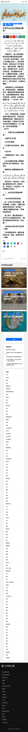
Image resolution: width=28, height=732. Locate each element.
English (3, 680)
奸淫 (7, 481)
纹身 (7, 613)
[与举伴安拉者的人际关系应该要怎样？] (14, 299)
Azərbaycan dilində (6, 686)
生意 (7, 599)
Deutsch (4, 688)
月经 (7, 548)
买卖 (7, 383)
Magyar (3, 716)
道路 (7, 643)
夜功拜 (7, 461)
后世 (11, 270)
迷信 (7, 638)
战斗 (7, 520)
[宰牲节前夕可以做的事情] (14, 321)
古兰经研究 (11, 23)
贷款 (7, 635)
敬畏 (7, 534)
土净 (7, 453)
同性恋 (7, 442)
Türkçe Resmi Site (5, 672)
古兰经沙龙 (8, 433)
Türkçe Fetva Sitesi (6, 674)
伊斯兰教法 (11, 292)
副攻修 (7, 419)
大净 (7, 464)
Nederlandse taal (5, 711)
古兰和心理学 (9, 428)
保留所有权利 (18, 728)
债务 (7, 402)
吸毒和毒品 (8, 447)
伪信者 (16, 292)
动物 (7, 425)
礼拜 (7, 604)
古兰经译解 (8, 439)
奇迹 (7, 475)
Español (3, 705)
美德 (7, 621)
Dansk (3, 714)
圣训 (7, 456)
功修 (7, 23)
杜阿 (7, 565)
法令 (7, 579)
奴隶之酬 (8, 478)
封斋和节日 (20, 23)
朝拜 (7, 559)
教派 (7, 531)
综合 (7, 615)
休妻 (7, 394)
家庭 (7, 498)
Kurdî (3, 708)
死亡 (7, 573)
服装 (7, 551)
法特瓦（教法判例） (10, 582)
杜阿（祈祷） (9, 568)
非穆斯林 (8, 652)
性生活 (7, 517)
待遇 (7, 515)
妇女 (7, 487)
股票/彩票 (8, 624)
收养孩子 (8, 529)
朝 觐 (7, 554)
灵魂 (7, 590)
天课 (7, 470)
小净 (7, 506)
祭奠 (7, 607)
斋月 (4, 25)
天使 (7, 467)
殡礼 (7, 576)
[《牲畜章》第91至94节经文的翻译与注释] (14, 277)
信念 (4, 23)
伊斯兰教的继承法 (9, 391)
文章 (7, 537)
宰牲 (7, 495)
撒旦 (7, 523)
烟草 (7, 593)
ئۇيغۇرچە (4, 694)
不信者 (7, 377)
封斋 (15, 23)
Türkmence (4, 719)
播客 (7, 526)
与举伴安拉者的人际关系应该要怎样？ (14, 356)
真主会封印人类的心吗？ (11, 349)
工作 (7, 509)
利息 (7, 414)
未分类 (7, 562)
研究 (12, 25)
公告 (5, 270)
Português (4, 697)
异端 (7, 512)
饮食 (7, 655)
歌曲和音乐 (8, 571)
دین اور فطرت (5, 722)
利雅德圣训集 (9, 416)
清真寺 (7, 585)
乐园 (7, 380)
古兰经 (7, 430)
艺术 (7, 632)
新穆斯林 (8, 25)
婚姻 (7, 489)
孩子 (7, 492)
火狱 (7, 587)
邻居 (7, 649)
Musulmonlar (5, 702)
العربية (3, 683)
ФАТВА (3, 691)
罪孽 (7, 618)
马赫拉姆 (8, 657)
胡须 (7, 627)
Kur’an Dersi (4, 677)
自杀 (7, 629)
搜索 (14, 339)
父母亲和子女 (9, 596)
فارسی (3, 700)
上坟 (7, 374)
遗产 (7, 646)
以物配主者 (6, 292)
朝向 (7, 557)
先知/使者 (8, 405)
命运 (7, 450)
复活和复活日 (9, 458)
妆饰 (7, 484)
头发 (7, 472)
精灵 (7, 610)
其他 (8, 270)
